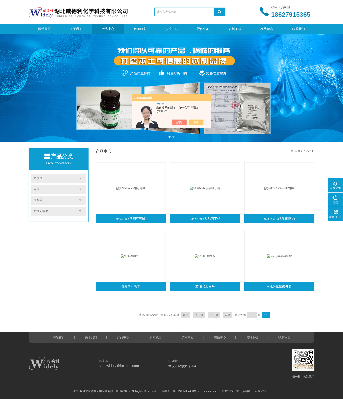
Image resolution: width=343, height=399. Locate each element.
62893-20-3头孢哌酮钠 (279, 218)
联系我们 (298, 29)
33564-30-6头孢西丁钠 (205, 218)
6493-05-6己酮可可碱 (130, 218)
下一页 (214, 314)
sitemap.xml (210, 391)
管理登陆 (260, 391)
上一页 (199, 314)
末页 (227, 314)
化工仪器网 (243, 391)
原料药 (38, 200)
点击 (80, 178)
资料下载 (235, 29)
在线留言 (266, 29)
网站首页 (44, 29)
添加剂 (38, 178)
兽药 (37, 189)
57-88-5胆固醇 (205, 286)
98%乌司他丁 (130, 286)
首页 (297, 151)
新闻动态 (139, 29)
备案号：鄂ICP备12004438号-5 (180, 391)
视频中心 (203, 29)
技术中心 (171, 29)
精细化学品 (41, 211)
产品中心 (108, 29)
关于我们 (76, 29)
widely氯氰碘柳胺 (279, 286)
